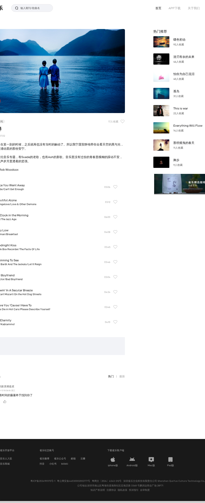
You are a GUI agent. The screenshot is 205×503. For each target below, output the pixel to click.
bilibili (64, 463)
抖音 (42, 463)
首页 (158, 8)
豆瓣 (82, 458)
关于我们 (194, 8)
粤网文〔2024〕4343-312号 (107, 481)
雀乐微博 (44, 458)
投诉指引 (134, 490)
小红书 (52, 463)
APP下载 (175, 8)
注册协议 (111, 490)
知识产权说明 (97, 490)
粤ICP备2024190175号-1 (42, 481)
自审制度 (145, 490)
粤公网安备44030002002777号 (73, 481)
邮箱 (73, 458)
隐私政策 (122, 490)
